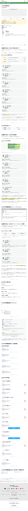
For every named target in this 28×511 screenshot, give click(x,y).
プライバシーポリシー (7, 494)
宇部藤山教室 (3, 348)
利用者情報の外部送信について (14, 494)
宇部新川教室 (3, 359)
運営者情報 (16, 492)
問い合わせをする (4, 340)
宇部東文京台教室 (4, 365)
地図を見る (4, 350)
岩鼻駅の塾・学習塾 (5, 473)
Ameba (11, 503)
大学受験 (14, 488)
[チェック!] (25, 385)
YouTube (22, 488)
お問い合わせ (23, 494)
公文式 (6, 30)
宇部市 (5, 478)
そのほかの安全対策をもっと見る (14, 336)
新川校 (2, 383)
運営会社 (20, 494)
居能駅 (7, 478)
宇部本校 (3, 452)
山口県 (3, 478)
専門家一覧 (12, 492)
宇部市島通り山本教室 (4, 462)
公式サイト (14, 428)
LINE (9, 488)
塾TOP (1, 478)
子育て (18, 488)
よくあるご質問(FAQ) (14, 495)
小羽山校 (3, 444)
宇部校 (2, 408)
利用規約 (3, 494)
